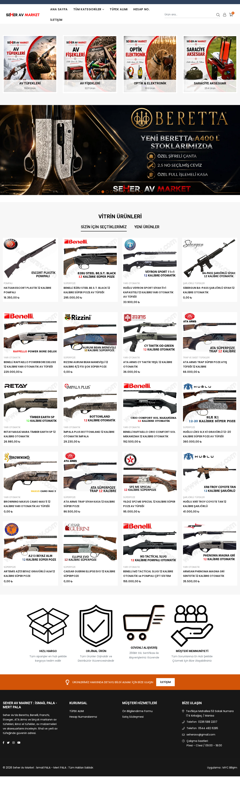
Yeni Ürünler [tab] (146, 227)
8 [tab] (128, 191)
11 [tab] (141, 191)
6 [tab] (120, 191)
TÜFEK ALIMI (119, 9)
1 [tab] (98, 191)
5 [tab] (115, 191)
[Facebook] (3, 742)
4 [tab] (111, 191)
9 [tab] (133, 191)
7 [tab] (124, 191)
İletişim (56, 20)
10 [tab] (137, 191)
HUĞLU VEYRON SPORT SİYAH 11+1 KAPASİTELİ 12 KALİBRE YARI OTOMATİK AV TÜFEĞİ (148, 292)
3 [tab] (107, 191)
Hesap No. (141, 9)
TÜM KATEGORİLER (87, 9)
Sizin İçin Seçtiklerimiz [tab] (104, 227)
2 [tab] (102, 191)
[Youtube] (18, 742)
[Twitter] (8, 742)
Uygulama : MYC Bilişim (222, 767)
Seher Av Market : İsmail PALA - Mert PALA (30, 705)
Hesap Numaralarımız (83, 717)
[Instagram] (13, 742)
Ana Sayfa (59, 9)
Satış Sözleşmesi (133, 717)
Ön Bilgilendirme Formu (137, 711)
